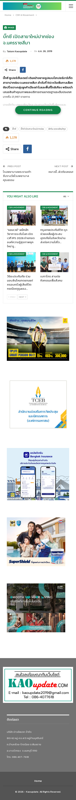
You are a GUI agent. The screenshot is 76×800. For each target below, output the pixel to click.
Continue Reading (38, 110)
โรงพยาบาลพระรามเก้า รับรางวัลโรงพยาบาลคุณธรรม (17, 175)
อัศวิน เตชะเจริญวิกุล (57, 128)
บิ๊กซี (14, 128)
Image (10, 27)
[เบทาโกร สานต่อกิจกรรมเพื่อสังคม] (54, 262)
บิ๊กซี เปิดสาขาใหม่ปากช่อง (32, 128)
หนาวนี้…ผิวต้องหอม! (61, 171)
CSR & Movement (16, 207)
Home (38, 781)
